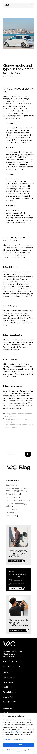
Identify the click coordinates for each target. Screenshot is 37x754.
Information (11, 509)
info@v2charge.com (11, 666)
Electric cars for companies (17, 500)
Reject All (27, 750)
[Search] (28, 454)
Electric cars (11, 497)
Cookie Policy (15, 732)
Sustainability (11, 513)
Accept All (18, 745)
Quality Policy (8, 697)
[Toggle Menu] (31, 5)
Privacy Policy (8, 677)
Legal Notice (8, 682)
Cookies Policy (9, 687)
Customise (10, 750)
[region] (18, 733)
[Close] (35, 714)
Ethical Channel (9, 692)
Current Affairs (12, 494)
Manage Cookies (9, 702)
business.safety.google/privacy (13, 739)
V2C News (10, 516)
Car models (10, 485)
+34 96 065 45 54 (10, 661)
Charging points (12, 419)
